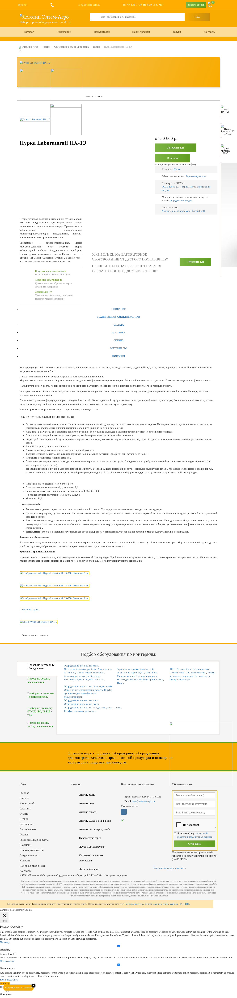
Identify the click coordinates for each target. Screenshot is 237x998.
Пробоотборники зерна (151, 679)
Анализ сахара (87, 811)
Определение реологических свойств (83, 690)
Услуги (177, 31)
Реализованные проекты (34, 839)
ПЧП (172, 669)
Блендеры (95, 676)
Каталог (29, 31)
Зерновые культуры (196, 176)
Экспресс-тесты (202, 676)
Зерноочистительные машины (132, 669)
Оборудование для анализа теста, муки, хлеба (88, 686)
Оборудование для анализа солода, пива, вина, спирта (92, 707)
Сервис (118, 340)
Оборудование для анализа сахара (81, 704)
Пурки (177, 169)
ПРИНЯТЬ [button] (184, 904)
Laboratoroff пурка (29, 609)
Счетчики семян (201, 669)
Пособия (118, 356)
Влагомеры (69, 679)
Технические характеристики (118, 317)
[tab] (118, 309)
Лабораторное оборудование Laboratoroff (183, 211)
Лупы (141, 672)
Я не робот (6, 994)
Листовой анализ (89, 869)
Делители (82, 679)
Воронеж (22, 4)
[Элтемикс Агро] (44, 16)
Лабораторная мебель (91, 846)
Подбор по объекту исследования (38, 680)
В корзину (172, 158)
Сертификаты (28, 829)
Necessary (5, 949)
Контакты (209, 31)
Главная (24, 792)
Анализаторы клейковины (90, 672)
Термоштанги (177, 672)
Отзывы (24, 834)
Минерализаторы (126, 676)
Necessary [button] (5, 942)
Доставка (118, 332)
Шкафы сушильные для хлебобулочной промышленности (88, 693)
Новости (25, 860)
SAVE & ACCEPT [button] (9, 979)
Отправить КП (195, 261)
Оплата (118, 325)
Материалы (118, 348)
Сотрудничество (29, 855)
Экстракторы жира (180, 679)
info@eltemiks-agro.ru (88, 4)
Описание (118, 309)
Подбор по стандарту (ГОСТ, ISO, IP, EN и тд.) (40, 711)
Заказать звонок (196, 4)
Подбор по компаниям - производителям (40, 695)
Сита (188, 669)
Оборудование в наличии (18, 987)
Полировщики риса (146, 676)
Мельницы (150, 672)
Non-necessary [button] (7, 961)
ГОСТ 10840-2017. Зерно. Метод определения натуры (186, 188)
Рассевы (181, 669)
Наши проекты (141, 31)
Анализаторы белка (86, 669)
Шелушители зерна (196, 672)
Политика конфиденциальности (169, 868)
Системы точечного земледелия (91, 858)
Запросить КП (175, 147)
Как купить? (27, 803)
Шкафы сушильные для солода (80, 711)
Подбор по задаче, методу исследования (40, 724)
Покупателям (102, 31)
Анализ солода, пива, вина (95, 820)
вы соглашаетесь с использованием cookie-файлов (152, 904)
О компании (64, 31)
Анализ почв (86, 803)
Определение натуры (181, 200)
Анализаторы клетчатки (76, 676)
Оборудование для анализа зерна (81, 665)
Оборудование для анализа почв (81, 700)
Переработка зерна (90, 837)
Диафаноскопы (96, 679)
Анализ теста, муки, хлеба (94, 829)
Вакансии (25, 844)
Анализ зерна (87, 794)
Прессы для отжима (127, 679)
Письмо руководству (32, 850)
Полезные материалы (32, 865)
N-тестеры (69, 669)
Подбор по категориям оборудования (41, 666)
